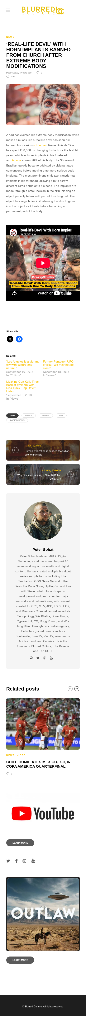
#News (45, 415)
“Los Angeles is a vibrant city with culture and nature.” (22, 365)
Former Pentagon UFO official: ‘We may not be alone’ (58, 365)
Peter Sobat (12, 72)
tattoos (16, 160)
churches (40, 145)
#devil (28, 415)
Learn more (20, 843)
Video (56, 470)
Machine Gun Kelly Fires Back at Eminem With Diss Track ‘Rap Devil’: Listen (22, 386)
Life (28, 446)
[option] (43, 736)
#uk (61, 415)
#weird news (17, 420)
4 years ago (25, 72)
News (10, 37)
